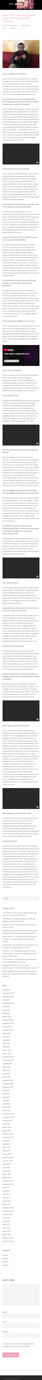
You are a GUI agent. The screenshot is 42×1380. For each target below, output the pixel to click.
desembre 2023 (8, 1020)
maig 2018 (6, 1164)
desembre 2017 (8, 1181)
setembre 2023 (8, 1030)
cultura (12, 28)
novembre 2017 (8, 1184)
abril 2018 (6, 1167)
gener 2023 (7, 1053)
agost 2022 (7, 1067)
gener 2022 (7, 1077)
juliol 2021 (6, 1090)
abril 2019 (6, 1147)
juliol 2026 (6, 990)
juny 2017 (6, 1188)
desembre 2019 (8, 1134)
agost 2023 (7, 1033)
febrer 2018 (7, 1174)
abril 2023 (6, 1043)
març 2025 (6, 1000)
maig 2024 (6, 1013)
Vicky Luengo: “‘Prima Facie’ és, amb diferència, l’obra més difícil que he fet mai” (20, 960)
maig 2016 (6, 1221)
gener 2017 (7, 1204)
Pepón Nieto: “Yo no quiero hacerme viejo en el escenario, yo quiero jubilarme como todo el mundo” (20, 939)
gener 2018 (7, 1177)
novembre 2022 (8, 1060)
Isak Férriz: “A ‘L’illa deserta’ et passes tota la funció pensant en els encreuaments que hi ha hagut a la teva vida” (19, 953)
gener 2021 (7, 1110)
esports (5, 1258)
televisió (6, 1265)
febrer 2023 (7, 1050)
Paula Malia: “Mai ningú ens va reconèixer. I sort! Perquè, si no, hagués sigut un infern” (20, 946)
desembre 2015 (8, 1238)
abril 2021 (6, 1100)
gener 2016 (7, 1234)
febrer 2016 (7, 1231)
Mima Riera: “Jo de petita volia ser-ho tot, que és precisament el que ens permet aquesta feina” (20, 931)
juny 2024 (6, 1010)
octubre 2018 (7, 1161)
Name (5, 1312)
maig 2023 (6, 1040)
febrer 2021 (7, 1107)
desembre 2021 (8, 1080)
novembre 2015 (8, 1241)
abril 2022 (6, 1070)
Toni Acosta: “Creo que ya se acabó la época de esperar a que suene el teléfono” (20, 914)
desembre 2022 (8, 1057)
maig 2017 (6, 1191)
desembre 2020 (8, 1114)
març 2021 (6, 1104)
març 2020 (6, 1124)
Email (5, 1322)
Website (5, 1332)
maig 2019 (6, 1144)
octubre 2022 (7, 1063)
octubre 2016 (7, 1214)
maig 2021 (6, 1097)
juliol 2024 (6, 1006)
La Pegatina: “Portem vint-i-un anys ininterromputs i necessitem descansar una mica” (20, 966)
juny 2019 (6, 1141)
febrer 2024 (7, 1017)
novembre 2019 (8, 1137)
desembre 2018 (8, 1157)
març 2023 (6, 1047)
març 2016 (6, 1228)
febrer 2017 (7, 1201)
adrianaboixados (11, 25)
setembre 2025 (8, 996)
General (5, 1262)
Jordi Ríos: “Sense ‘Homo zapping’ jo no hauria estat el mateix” (19, 926)
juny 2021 (6, 1094)
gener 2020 (7, 1131)
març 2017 (6, 1198)
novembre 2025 (8, 993)
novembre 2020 (8, 1117)
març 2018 (6, 1171)
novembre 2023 (8, 1023)
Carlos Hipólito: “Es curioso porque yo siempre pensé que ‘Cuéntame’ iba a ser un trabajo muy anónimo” (20, 973)
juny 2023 (6, 1037)
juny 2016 (6, 1218)
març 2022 (6, 1074)
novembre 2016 (8, 1211)
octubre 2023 (7, 1027)
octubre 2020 (7, 1120)
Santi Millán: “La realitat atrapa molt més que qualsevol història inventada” (19, 920)
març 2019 (6, 1151)
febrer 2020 (7, 1127)
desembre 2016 (8, 1208)
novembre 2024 (8, 1003)
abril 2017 (6, 1194)
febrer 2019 (7, 1154)
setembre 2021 (8, 1087)
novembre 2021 (8, 1084)
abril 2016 (6, 1224)
